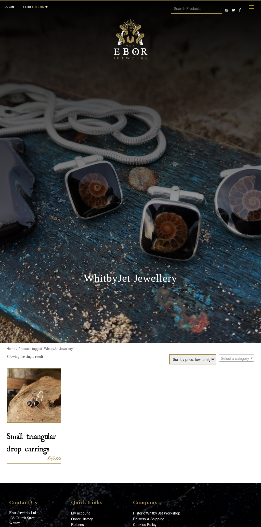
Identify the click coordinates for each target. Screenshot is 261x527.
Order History (82, 518)
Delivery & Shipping (148, 518)
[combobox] (236, 358)
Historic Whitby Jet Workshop (156, 513)
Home (11, 348)
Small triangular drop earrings (31, 440)
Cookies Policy (144, 524)
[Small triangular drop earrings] (34, 395)
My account (80, 513)
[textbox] (236, 358)
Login (9, 7)
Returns (77, 524)
